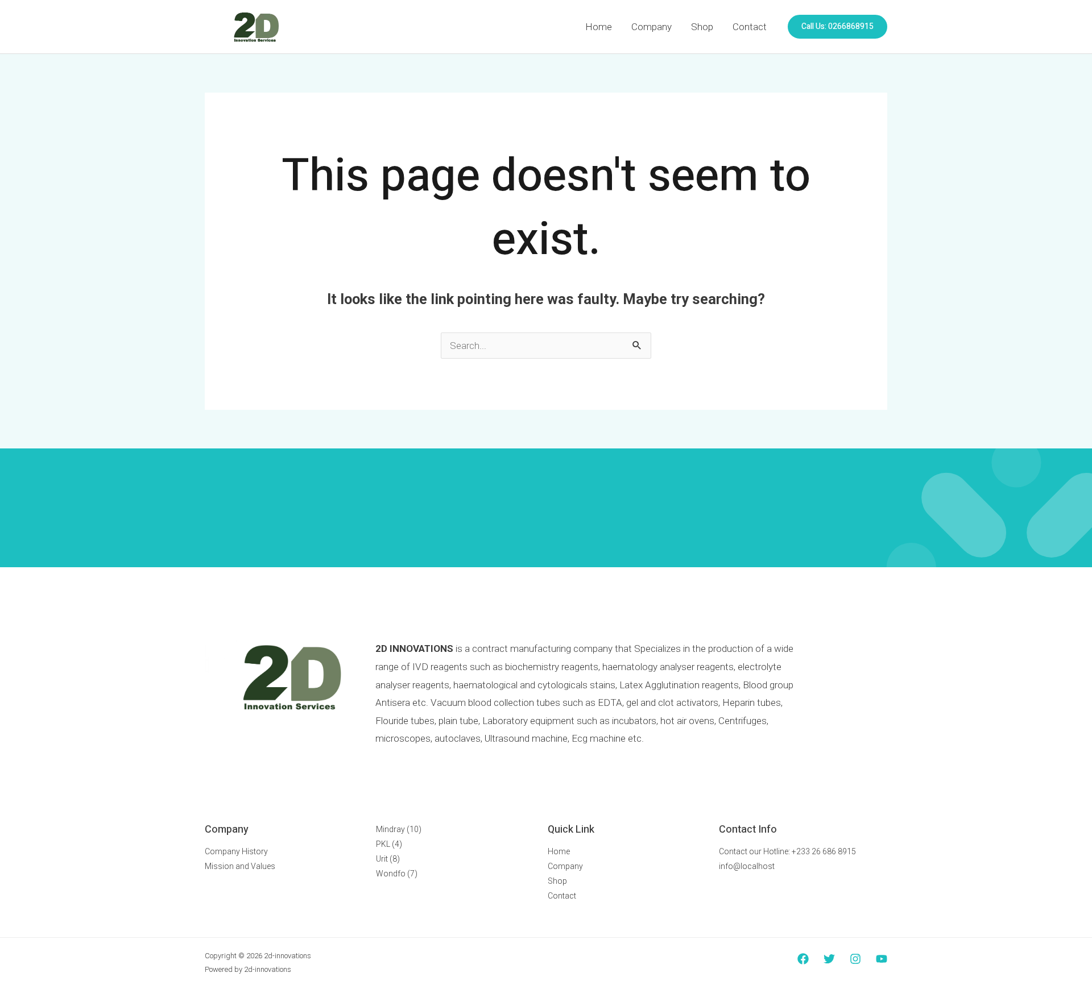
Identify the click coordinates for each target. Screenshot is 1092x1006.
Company (651, 26)
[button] (837, 27)
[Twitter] (829, 959)
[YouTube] (881, 959)
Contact (750, 26)
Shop (702, 26)
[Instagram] (855, 959)
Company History (236, 851)
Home (598, 26)
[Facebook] (803, 959)
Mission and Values (240, 866)
